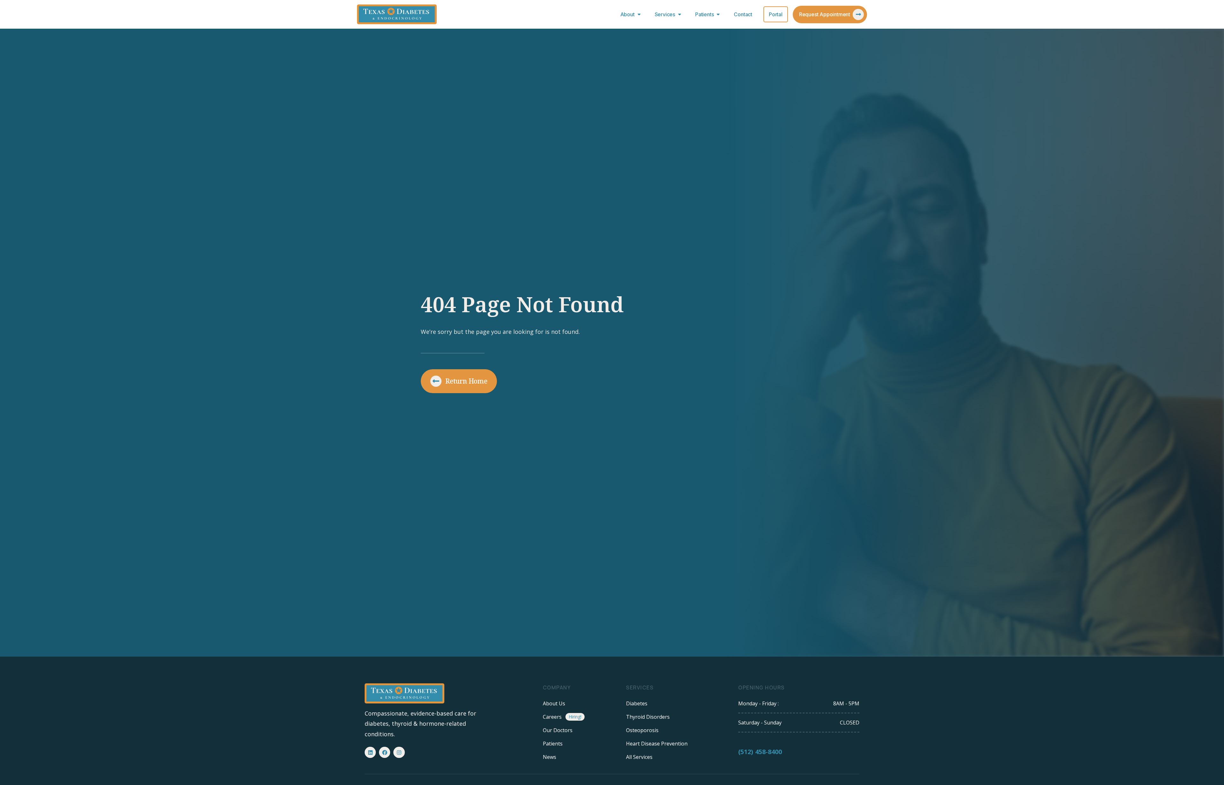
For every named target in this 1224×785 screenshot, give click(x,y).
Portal (776, 14)
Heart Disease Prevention (657, 743)
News (549, 756)
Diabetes (636, 703)
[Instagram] (398, 752)
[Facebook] (384, 752)
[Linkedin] (370, 752)
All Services (639, 756)
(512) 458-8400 (760, 751)
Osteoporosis (642, 730)
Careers (552, 716)
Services (665, 14)
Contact (743, 14)
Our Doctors (557, 730)
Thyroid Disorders (648, 716)
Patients (704, 14)
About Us (554, 703)
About (627, 14)
